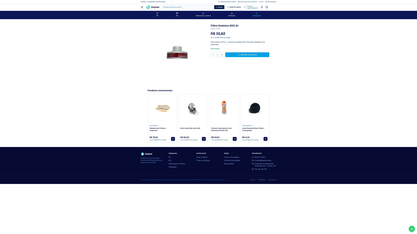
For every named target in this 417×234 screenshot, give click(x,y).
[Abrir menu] (142, 7)
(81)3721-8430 (235, 7)
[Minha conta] (262, 7)
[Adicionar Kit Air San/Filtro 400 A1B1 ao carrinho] (204, 139)
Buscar (220, 7)
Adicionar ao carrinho (248, 55)
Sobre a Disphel (201, 157)
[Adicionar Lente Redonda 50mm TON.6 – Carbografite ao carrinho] (265, 139)
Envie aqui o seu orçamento (248, 2)
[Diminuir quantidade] (213, 55)
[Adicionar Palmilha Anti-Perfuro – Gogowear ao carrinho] (173, 139)
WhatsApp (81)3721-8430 (228, 2)
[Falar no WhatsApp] (412, 229)
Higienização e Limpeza (177, 164)
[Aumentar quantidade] (221, 55)
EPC (170, 160)
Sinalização (173, 167)
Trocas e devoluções (231, 157)
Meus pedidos (272, 2)
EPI (170, 157)
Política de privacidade (232, 160)
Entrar (261, 2)
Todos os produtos (203, 160)
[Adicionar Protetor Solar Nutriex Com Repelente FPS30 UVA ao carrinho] (235, 139)
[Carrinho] (266, 7)
